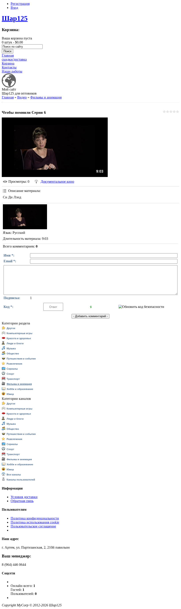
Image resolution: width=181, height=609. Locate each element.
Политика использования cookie (35, 522)
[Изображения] (25, 216)
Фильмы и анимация (46, 97)
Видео (22, 97)
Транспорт (13, 379)
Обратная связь (22, 501)
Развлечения (14, 363)
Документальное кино (57, 181)
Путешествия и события (21, 358)
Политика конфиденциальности (35, 518)
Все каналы (14, 474)
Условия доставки (24, 497)
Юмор (10, 394)
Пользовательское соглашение (33, 526)
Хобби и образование (20, 389)
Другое (11, 328)
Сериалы (12, 368)
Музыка (11, 348)
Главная (8, 97)
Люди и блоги (15, 343)
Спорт (10, 373)
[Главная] (9, 86)
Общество (13, 353)
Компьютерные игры (19, 333)
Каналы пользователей (21, 479)
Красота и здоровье (19, 338)
